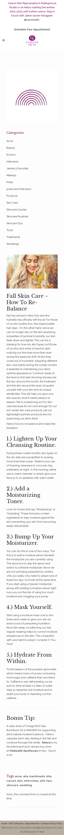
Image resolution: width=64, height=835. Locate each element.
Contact (44, 823)
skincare (12, 785)
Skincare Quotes (16, 209)
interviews (31, 780)
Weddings (12, 243)
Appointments (32, 823)
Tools (9, 230)
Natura (46, 742)
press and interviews (18, 189)
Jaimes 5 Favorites (17, 168)
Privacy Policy (56, 823)
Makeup (11, 175)
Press (9, 182)
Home (4, 823)
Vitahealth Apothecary (23, 750)
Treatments (13, 237)
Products (11, 195)
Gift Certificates (16, 823)
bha (49, 776)
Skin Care (12, 202)
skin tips (46, 780)
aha (25, 776)
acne (18, 776)
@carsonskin (31, 19)
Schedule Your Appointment (32, 29)
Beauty (10, 147)
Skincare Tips (14, 223)
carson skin (14, 780)
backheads (37, 776)
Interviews (12, 161)
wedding (26, 785)
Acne (9, 141)
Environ (11, 154)
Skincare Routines (17, 216)
